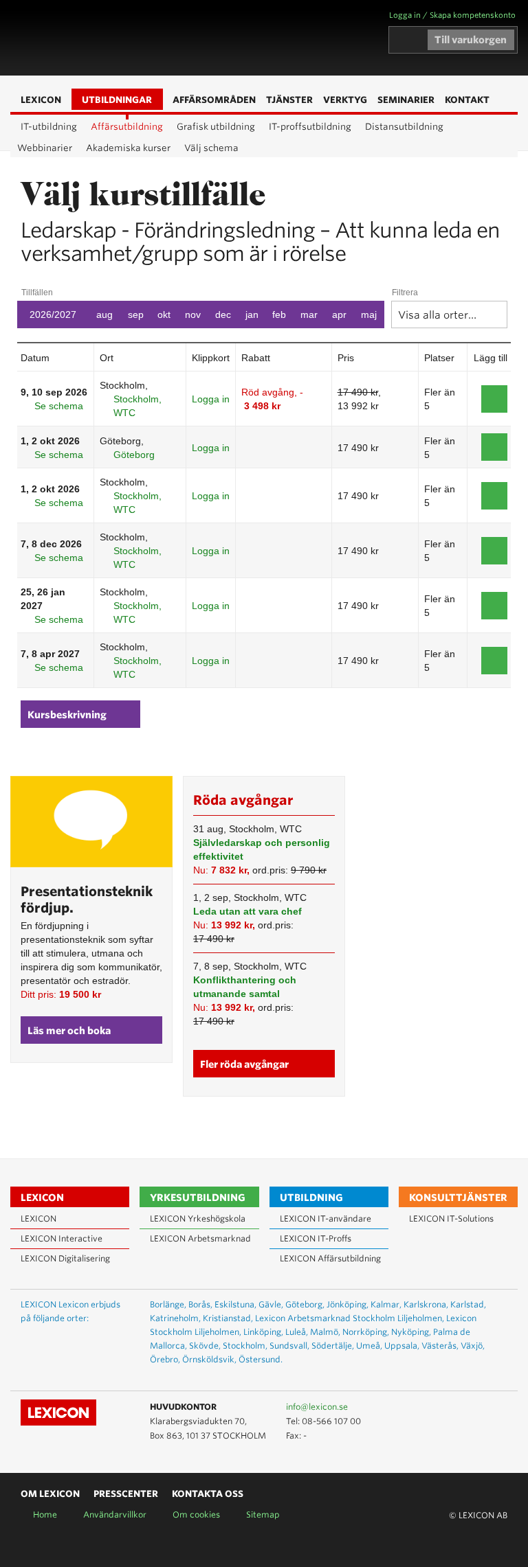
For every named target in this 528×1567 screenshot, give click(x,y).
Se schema (58, 405)
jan (251, 314)
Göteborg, (304, 1304)
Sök (218, 38)
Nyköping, (411, 1332)
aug (104, 314)
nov (193, 314)
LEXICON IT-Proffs (315, 1238)
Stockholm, (245, 1345)
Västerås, (440, 1345)
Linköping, (263, 1332)
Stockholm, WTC (137, 405)
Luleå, (296, 1332)
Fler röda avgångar (244, 1064)
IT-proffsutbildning (310, 127)
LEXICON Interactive (61, 1238)
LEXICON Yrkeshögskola (197, 1218)
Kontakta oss (207, 1494)
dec (223, 314)
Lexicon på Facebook (495, 1408)
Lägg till (494, 399)
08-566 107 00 (331, 1421)
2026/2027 (53, 314)
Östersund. (261, 1359)
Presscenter (126, 1494)
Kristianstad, (228, 1318)
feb (279, 314)
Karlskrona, (426, 1304)
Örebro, (165, 1359)
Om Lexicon (50, 1494)
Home (45, 1514)
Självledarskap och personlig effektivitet (261, 849)
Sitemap (263, 1514)
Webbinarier (44, 148)
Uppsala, (401, 1345)
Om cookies (196, 1514)
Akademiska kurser (128, 148)
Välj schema (211, 148)
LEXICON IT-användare (325, 1218)
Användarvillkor (114, 1514)
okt (163, 314)
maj (369, 314)
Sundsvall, (289, 1345)
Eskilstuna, (235, 1304)
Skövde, (205, 1345)
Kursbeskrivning (67, 714)
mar (309, 314)
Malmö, (325, 1332)
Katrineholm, (175, 1318)
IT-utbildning (49, 127)
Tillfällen (37, 292)
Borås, (200, 1304)
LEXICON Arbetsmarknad (200, 1238)
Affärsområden (197, 38)
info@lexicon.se (317, 1407)
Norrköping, (365, 1332)
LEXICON (90, 37)
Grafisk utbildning (216, 127)
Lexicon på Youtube (456, 1408)
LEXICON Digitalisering (65, 1258)
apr (339, 314)
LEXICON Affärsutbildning (330, 1258)
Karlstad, (468, 1304)
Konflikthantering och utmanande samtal (244, 986)
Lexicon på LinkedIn (476, 1408)
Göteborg (134, 454)
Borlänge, (168, 1304)
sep (136, 314)
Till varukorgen (470, 39)
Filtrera (405, 292)
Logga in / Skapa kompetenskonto (452, 15)
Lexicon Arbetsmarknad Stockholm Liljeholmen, (349, 1318)
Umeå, (369, 1345)
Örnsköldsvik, (209, 1359)
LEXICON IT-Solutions (451, 1218)
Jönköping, (347, 1304)
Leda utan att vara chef (247, 911)
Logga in (211, 398)
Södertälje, (332, 1345)
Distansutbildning (404, 127)
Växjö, (473, 1345)
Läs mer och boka (69, 1030)
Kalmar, (386, 1304)
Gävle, (270, 1304)
